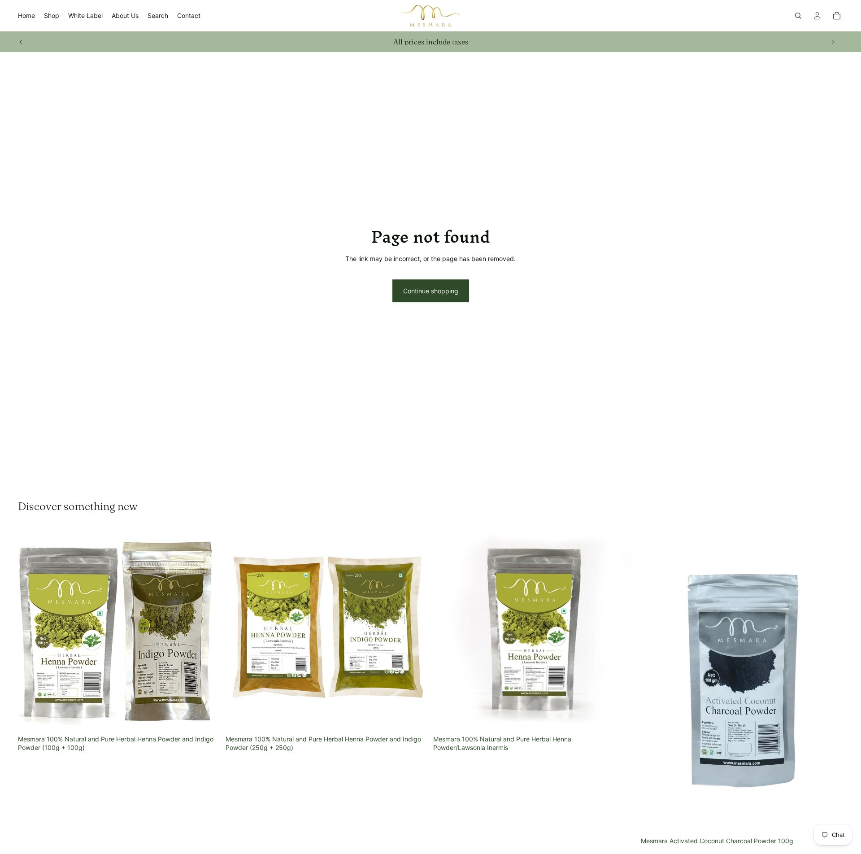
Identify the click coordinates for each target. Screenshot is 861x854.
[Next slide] (833, 42)
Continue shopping (430, 291)
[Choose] (621, 717)
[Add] (206, 717)
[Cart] (837, 16)
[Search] (798, 16)
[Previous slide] (21, 42)
